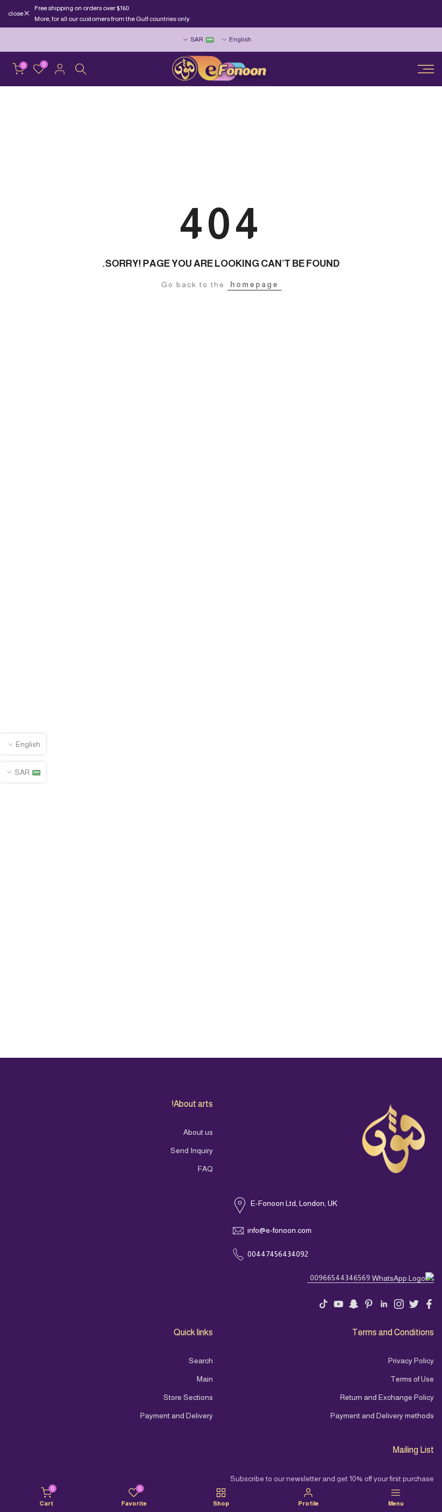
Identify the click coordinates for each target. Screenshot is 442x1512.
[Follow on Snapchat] (353, 1304)
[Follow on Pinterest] (369, 1304)
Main (205, 1379)
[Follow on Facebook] (429, 1304)
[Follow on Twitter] (414, 1304)
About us (198, 1132)
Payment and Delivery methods (382, 1415)
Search (201, 1360)
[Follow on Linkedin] (384, 1304)
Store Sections (188, 1397)
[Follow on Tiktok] (323, 1304)
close (421, 13)
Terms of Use (412, 1379)
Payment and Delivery (176, 1415)
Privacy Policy (411, 1360)
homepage (254, 284)
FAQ (205, 1168)
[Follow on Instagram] (399, 1304)
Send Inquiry (191, 1150)
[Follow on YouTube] (338, 1304)
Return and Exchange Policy (387, 1397)
